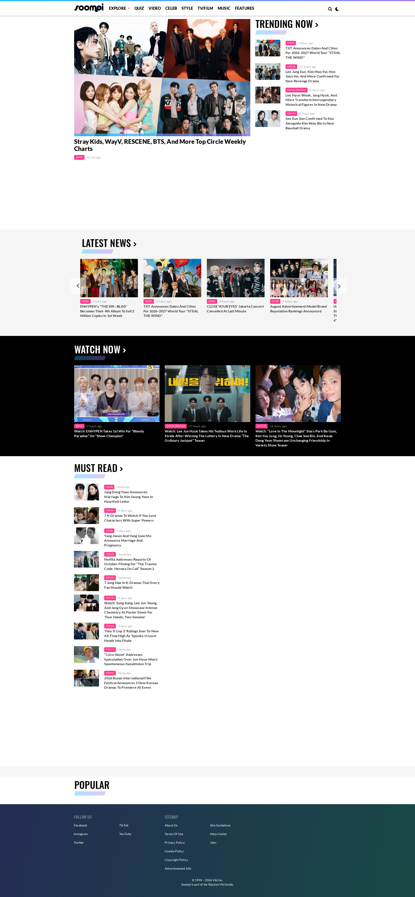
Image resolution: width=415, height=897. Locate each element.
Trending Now (284, 24)
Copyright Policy (176, 860)
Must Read (95, 468)
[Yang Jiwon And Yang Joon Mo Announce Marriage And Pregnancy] (86, 535)
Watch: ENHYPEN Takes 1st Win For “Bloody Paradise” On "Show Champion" (109, 433)
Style (187, 8)
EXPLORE (117, 8)
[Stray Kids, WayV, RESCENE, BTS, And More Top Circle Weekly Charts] (162, 77)
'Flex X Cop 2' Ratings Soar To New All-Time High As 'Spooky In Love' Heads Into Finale (131, 635)
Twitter (79, 842)
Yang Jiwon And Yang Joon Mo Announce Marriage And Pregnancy (127, 540)
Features (244, 8)
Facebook (80, 825)
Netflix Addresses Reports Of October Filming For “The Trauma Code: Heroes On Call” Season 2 (130, 564)
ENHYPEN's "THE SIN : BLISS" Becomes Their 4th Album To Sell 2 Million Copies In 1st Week (107, 311)
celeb (109, 487)
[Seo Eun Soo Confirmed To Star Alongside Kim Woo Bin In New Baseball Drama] (267, 118)
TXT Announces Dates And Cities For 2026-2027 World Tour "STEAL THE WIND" (313, 52)
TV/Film (261, 426)
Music (224, 8)
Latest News (106, 243)
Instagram (81, 834)
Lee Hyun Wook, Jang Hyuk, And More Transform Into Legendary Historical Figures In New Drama (311, 99)
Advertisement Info (178, 868)
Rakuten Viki (216, 884)
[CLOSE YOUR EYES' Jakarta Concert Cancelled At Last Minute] (236, 278)
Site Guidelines (220, 825)
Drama (291, 66)
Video (154, 8)
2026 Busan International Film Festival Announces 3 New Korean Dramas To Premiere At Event (131, 682)
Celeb (171, 8)
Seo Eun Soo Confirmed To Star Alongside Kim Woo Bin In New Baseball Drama (310, 123)
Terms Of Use (174, 834)
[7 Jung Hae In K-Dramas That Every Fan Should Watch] (86, 582)
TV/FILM (205, 8)
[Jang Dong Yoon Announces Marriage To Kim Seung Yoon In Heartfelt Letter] (86, 492)
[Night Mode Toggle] (337, 9)
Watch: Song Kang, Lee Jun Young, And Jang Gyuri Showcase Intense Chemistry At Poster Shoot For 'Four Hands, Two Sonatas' (130, 610)
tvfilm (110, 649)
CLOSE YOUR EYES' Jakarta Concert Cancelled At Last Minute (235, 308)
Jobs (213, 842)
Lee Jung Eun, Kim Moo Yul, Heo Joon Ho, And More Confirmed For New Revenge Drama (313, 76)
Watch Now (97, 349)
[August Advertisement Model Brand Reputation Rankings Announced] (299, 278)
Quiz (139, 8)
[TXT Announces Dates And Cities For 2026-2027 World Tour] (172, 278)
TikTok (123, 825)
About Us (171, 825)
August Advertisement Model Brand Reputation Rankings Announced (298, 308)
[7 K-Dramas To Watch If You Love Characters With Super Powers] (86, 515)
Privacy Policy (175, 842)
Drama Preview (296, 90)
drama (110, 510)
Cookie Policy (174, 851)
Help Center (218, 834)
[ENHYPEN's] (109, 278)
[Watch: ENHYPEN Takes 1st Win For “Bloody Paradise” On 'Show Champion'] (117, 393)
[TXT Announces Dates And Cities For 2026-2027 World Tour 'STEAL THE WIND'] (267, 48)
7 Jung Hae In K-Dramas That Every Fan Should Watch (132, 585)
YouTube (125, 834)
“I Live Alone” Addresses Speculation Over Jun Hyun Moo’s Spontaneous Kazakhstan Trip (131, 659)
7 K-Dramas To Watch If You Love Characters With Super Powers (130, 517)
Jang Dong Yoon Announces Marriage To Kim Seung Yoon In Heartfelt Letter (128, 496)
